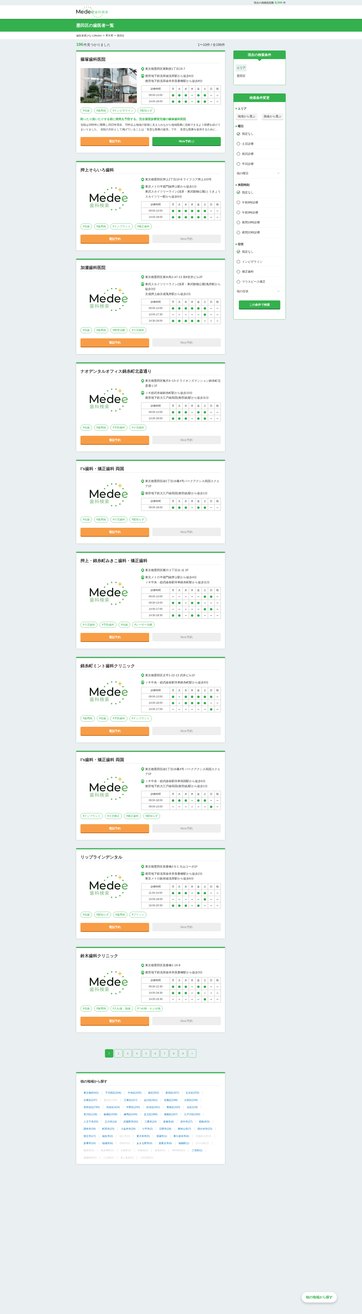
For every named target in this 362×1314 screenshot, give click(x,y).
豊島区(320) (173, 1107)
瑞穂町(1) (183, 1143)
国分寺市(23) (205, 1128)
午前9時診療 (250, 212)
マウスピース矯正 (253, 281)
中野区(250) (133, 1107)
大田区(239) (191, 1100)
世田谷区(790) (92, 1107)
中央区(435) (134, 1092)
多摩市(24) (90, 1143)
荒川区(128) (90, 1114)
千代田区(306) (113, 1092)
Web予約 (185, 141)
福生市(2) (107, 1136)
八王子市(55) (91, 1121)
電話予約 (115, 141)
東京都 (109, 35)
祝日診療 (248, 153)
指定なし (248, 133)
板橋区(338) (110, 1114)
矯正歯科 (248, 271)
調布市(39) (90, 1128)
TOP (349, 1302)
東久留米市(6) (181, 1136)
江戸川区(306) (192, 1114)
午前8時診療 (250, 202)
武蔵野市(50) (130, 1121)
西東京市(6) (165, 1143)
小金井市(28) (128, 1128)
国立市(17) (90, 1136)
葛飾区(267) (171, 1114)
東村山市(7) (184, 1128)
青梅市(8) (168, 1121)
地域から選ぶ (246, 116)
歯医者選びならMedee (89, 35)
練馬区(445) (130, 1114)
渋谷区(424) (113, 1107)
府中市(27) (186, 1121)
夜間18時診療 (251, 222)
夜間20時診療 (251, 232)
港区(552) (153, 1092)
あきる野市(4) (144, 1143)
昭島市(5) (204, 1121)
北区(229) (192, 1107)
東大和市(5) (143, 1136)
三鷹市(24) (151, 1121)
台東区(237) (90, 1100)
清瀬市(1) (161, 1136)
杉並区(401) (153, 1107)
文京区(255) (192, 1092)
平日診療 (248, 164)
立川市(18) (111, 1121)
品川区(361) (151, 1100)
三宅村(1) (197, 1150)
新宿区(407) (172, 1092)
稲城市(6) (107, 1143)
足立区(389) (151, 1114)
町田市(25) (108, 1128)
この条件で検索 (259, 304)
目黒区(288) (171, 1100)
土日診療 (248, 143)
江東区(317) (130, 1100)
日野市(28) (165, 1128)
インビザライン (252, 261)
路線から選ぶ (272, 116)
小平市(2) (147, 1128)
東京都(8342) (91, 1092)
